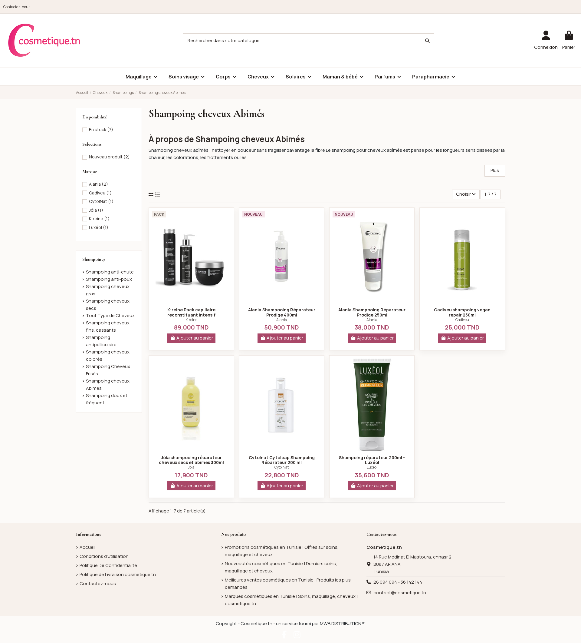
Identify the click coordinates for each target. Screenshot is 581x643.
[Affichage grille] (151, 194)
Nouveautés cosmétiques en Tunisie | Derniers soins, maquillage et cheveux (281, 567)
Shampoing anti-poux (109, 279)
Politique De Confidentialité (108, 565)
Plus (495, 170)
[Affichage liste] (157, 194)
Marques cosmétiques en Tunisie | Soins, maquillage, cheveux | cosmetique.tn (291, 600)
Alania (281, 319)
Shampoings (94, 259)
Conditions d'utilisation (104, 556)
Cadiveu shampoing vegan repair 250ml (462, 312)
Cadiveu (462, 319)
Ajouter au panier (194, 338)
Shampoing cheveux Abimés (108, 384)
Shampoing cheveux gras (108, 290)
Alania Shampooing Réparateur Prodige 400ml (281, 312)
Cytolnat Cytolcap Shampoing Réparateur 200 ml (282, 460)
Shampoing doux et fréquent (106, 399)
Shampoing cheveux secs (108, 304)
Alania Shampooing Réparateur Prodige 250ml (371, 312)
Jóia (191, 467)
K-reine (191, 319)
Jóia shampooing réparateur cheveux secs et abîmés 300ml (191, 460)
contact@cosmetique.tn (399, 592)
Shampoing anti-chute (110, 272)
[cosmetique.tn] (44, 40)
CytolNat (281, 467)
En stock (101, 129)
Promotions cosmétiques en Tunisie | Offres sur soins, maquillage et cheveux (282, 551)
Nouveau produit (109, 157)
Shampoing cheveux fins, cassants (108, 326)
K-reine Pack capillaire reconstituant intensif (191, 312)
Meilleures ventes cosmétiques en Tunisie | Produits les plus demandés (288, 583)
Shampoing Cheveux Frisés (108, 370)
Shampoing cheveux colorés (108, 355)
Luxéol (372, 467)
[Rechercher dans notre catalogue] (427, 40)
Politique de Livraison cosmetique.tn (118, 574)
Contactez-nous (16, 6)
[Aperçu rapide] (191, 300)
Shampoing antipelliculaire (101, 341)
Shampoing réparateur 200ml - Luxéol (372, 460)
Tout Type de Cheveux (110, 315)
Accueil (87, 547)
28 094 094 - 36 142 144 (397, 582)
